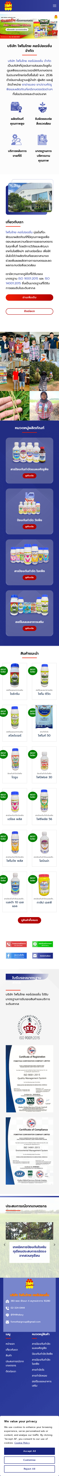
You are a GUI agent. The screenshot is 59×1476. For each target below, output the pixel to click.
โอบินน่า (44, 861)
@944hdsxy (17, 1314)
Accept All (29, 1451)
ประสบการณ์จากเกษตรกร (15, 1363)
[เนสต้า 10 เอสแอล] (15, 884)
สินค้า (9, 1355)
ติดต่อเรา (11, 1371)
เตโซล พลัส (15, 819)
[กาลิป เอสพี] (44, 884)
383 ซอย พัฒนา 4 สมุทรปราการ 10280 (30, 1301)
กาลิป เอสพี (44, 902)
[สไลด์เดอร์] (15, 717)
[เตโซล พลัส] (15, 800)
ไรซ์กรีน (15, 694)
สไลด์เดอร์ (14, 736)
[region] (29, 1446)
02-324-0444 (18, 1308)
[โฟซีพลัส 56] (44, 800)
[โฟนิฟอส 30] (44, 759)
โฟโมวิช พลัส (15, 861)
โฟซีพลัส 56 (44, 819)
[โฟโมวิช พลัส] (15, 842)
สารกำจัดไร (38, 1370)
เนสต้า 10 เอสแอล (15, 904)
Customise (29, 1460)
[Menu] (55, 6)
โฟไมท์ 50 (44, 736)
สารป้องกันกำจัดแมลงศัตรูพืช (41, 1346)
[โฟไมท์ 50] (44, 717)
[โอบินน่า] (44, 842)
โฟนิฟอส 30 (44, 777)
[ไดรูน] (15, 759)
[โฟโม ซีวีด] (44, 675)
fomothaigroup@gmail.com (25, 1322)
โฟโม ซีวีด (44, 694)
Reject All (29, 1469)
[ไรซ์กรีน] (15, 675)
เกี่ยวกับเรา (12, 1350)
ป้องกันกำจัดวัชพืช (42, 1354)
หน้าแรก (10, 1344)
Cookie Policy (22, 1443)
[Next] (54, 1244)
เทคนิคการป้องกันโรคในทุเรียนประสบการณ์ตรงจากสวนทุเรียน (29, 1251)
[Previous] (4, 1244)
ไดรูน (15, 777)
